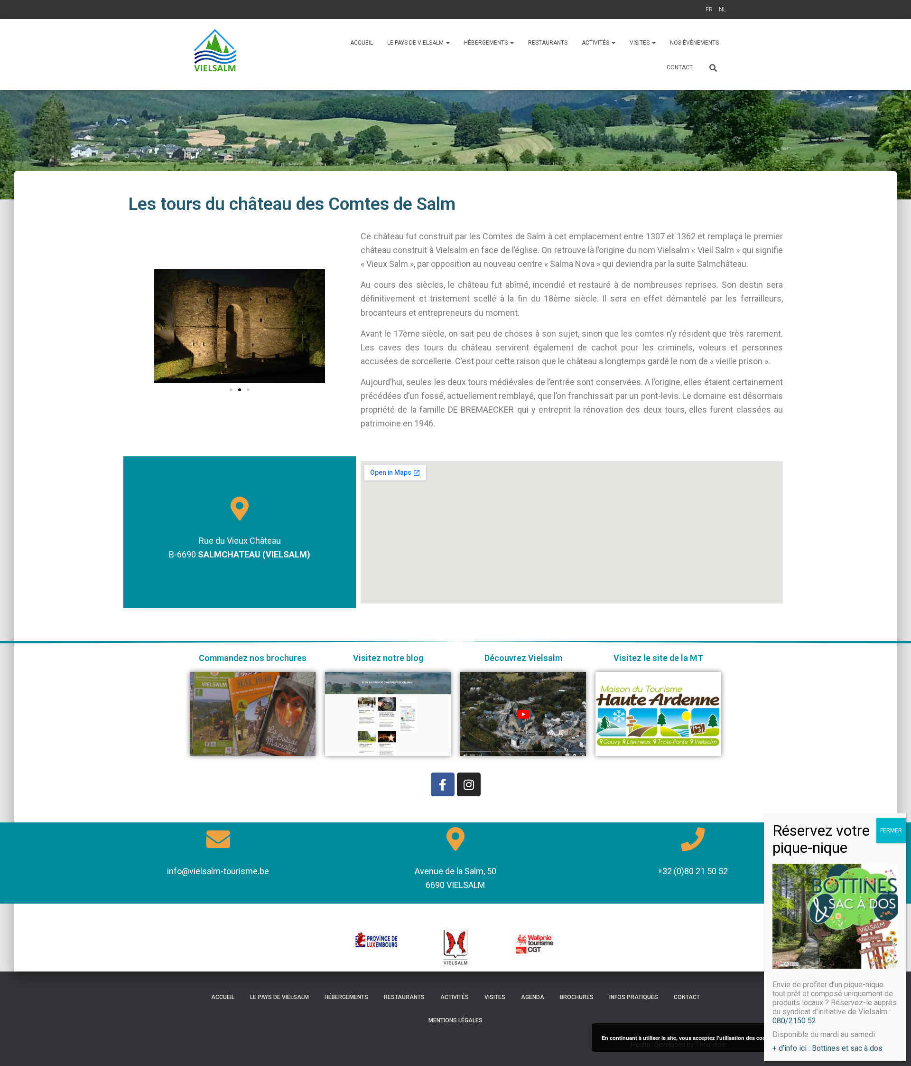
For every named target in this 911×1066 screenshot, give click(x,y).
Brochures (577, 997)
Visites (494, 997)
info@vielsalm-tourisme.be (218, 871)
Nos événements (694, 42)
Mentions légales (455, 1020)
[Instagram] (469, 784)
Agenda (532, 997)
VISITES (640, 42)
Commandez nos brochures (253, 658)
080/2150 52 (794, 1020)
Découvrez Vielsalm (523, 658)
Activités (454, 997)
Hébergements (346, 997)
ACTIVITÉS (596, 42)
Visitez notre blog (388, 658)
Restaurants (404, 997)
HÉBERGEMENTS (486, 42)
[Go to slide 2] (239, 389)
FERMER (891, 830)
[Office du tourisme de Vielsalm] (216, 54)
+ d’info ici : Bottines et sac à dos (827, 1048)
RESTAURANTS (547, 42)
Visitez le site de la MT (658, 658)
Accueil (361, 42)
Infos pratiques (633, 997)
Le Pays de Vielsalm (416, 42)
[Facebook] (443, 784)
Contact (680, 67)
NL (722, 9)
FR (709, 9)
